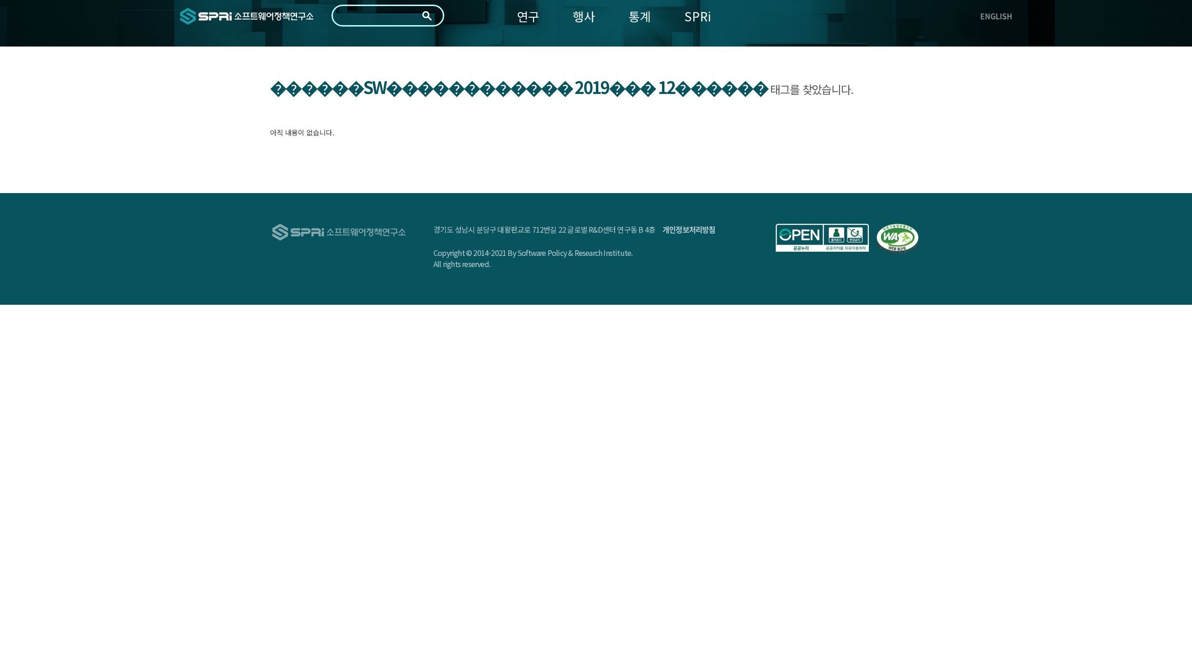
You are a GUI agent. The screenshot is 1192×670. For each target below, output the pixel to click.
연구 (528, 16)
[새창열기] (822, 238)
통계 (640, 16)
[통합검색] (427, 15)
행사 (584, 16)
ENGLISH (996, 15)
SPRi (697, 16)
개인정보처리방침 (689, 229)
